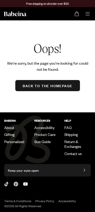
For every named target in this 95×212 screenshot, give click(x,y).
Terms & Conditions (17, 200)
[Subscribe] (84, 170)
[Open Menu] (87, 13)
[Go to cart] (76, 13)
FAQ (68, 127)
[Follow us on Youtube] (25, 184)
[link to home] (15, 13)
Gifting (9, 134)
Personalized (14, 141)
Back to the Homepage (48, 85)
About (9, 127)
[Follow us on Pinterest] (16, 184)
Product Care (44, 134)
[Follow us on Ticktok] (6, 184)
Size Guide (42, 141)
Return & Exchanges (72, 144)
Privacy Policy (44, 200)
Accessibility (44, 127)
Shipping (71, 134)
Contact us (73, 153)
